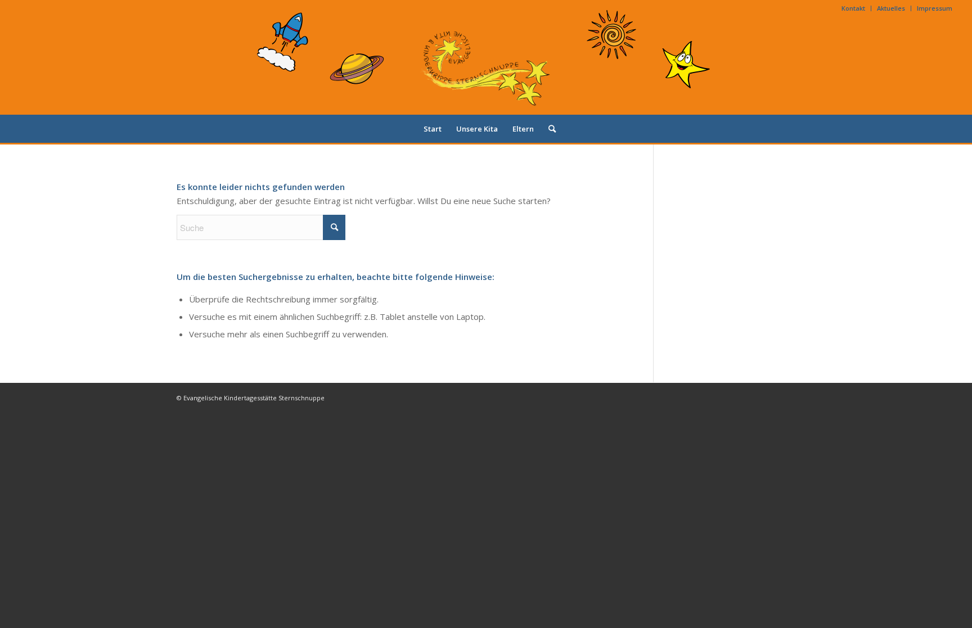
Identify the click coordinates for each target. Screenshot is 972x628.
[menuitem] (853, 8)
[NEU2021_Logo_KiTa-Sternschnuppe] (486, 65)
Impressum (934, 8)
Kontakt (853, 8)
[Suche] (548, 129)
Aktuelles (891, 8)
